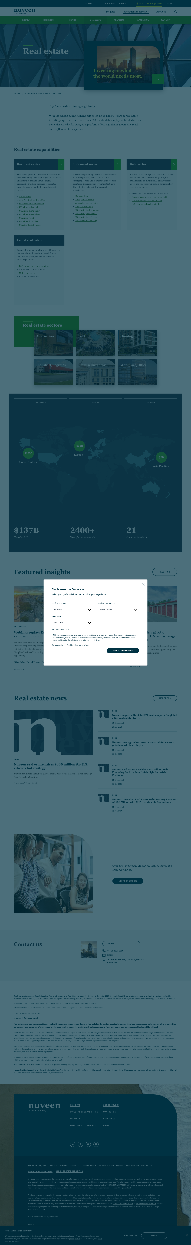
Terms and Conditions (60, 630)
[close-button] (143, 584)
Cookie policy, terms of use (77, 645)
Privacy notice (57, 645)
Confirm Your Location (106, 603)
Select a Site (56, 617)
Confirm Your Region (60, 603)
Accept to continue (123, 650)
